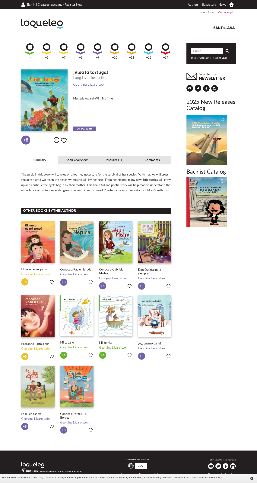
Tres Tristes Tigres (228, 474)
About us (120, 474)
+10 (114, 57)
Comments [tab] (152, 160)
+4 (29, 57)
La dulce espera (31, 413)
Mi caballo (67, 342)
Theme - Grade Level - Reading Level (209, 58)
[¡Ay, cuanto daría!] (154, 316)
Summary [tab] (39, 160)
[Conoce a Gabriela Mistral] (115, 242)
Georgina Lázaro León (89, 84)
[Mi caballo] (77, 315)
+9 (97, 57)
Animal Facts (84, 129)
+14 (165, 57)
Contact (157, 474)
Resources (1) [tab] (114, 160)
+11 (131, 57)
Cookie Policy (214, 477)
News (222, 4)
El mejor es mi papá (34, 269)
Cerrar (251, 478)
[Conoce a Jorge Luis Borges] (77, 386)
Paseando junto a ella (35, 343)
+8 (80, 57)
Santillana (224, 27)
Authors (193, 4)
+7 (63, 57)
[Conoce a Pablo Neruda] (77, 242)
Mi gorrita (105, 342)
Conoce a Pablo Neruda (75, 269)
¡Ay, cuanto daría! (149, 343)
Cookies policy (145, 474)
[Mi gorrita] (115, 315)
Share (56, 140)
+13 (148, 57)
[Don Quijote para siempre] (154, 242)
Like (64, 140)
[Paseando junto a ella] (38, 316)
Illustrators (208, 4)
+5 (46, 57)
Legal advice (132, 474)
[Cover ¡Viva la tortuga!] (44, 100)
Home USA (231, 4)
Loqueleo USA (42, 24)
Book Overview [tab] (76, 160)
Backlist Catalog (206, 172)
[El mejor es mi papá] (38, 242)
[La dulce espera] (38, 387)
